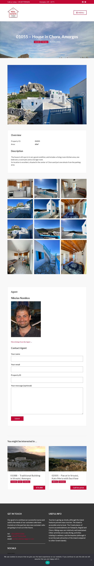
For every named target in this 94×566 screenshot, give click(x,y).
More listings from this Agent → (21, 342)
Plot (20, 481)
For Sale (44, 42)
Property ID (16, 375)
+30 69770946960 (18, 536)
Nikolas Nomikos (20, 298)
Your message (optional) (21, 385)
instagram (85, 2)
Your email (15, 364)
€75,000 (39, 487)
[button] (45, 122)
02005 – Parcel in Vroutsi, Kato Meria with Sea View (65, 477)
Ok (48, 562)
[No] (91, 560)
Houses (37, 42)
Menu (81, 12)
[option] (47, 94)
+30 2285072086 (17, 534)
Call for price (78, 487)
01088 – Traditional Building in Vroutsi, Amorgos (25, 477)
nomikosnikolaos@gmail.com (23, 539)
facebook (83, 2)
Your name (15, 354)
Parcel (55, 481)
